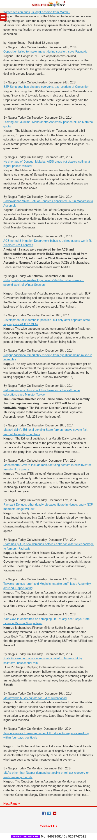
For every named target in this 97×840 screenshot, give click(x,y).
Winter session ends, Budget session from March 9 (36, 12)
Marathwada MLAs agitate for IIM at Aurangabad (35, 698)
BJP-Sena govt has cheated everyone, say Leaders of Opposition (46, 86)
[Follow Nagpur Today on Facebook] (44, 813)
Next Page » (11, 803)
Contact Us (48, 826)
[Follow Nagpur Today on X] (49, 813)
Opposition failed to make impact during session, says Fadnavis (45, 51)
